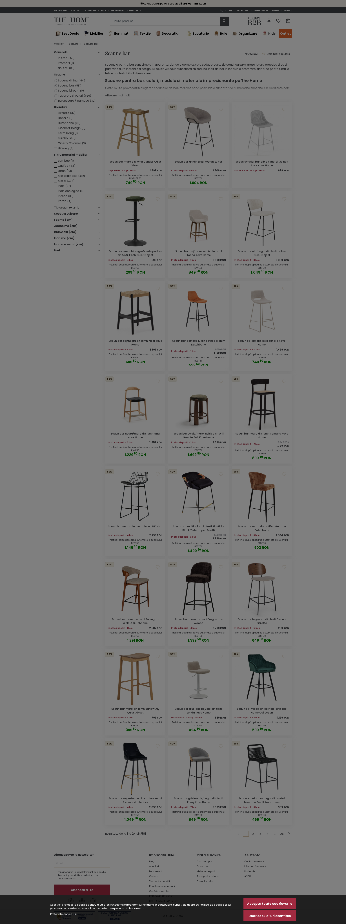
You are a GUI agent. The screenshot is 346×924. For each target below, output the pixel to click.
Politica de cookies (212, 905)
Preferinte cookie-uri (63, 914)
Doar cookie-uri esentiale (270, 916)
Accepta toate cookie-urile (269, 903)
